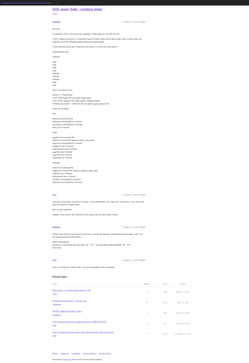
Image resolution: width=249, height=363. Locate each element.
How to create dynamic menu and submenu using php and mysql (83, 332)
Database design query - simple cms (70, 300)
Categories (64, 353)
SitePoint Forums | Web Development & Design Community (26, 3)
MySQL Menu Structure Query (67, 311)
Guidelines (75, 353)
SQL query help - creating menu (77, 9)
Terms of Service (90, 353)
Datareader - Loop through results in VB (72, 290)
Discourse (67, 359)
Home (55, 353)
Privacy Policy (105, 353)
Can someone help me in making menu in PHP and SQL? (80, 321)
